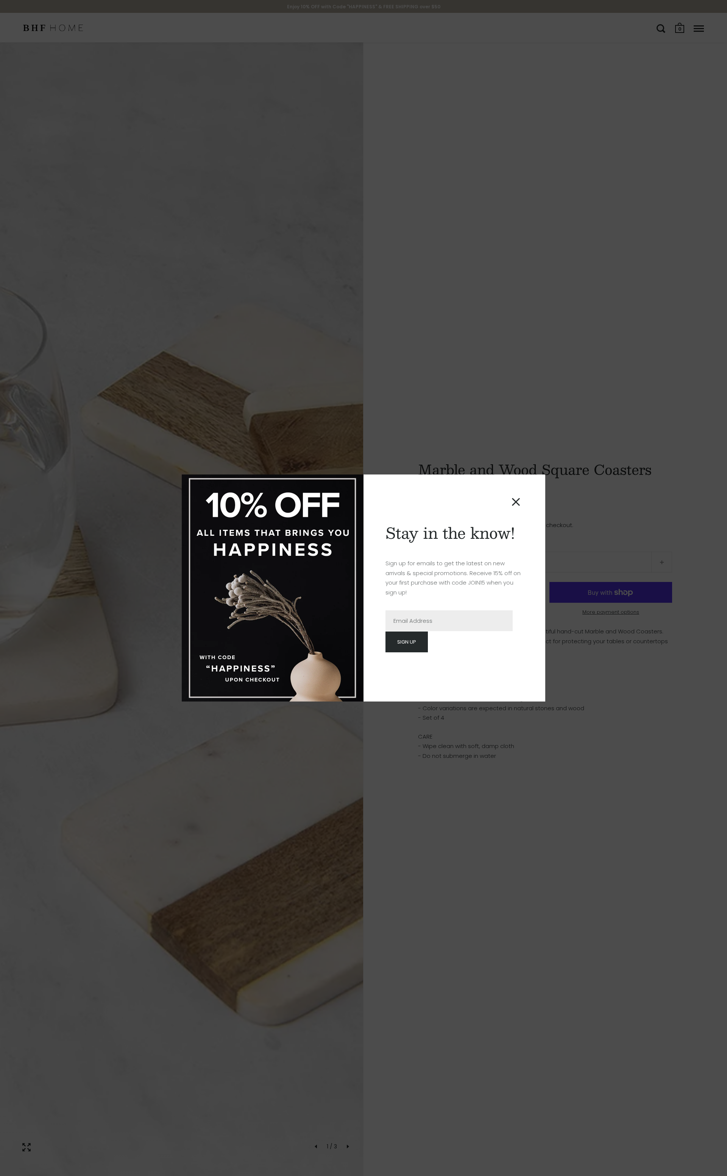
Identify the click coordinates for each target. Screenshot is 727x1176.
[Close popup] (516, 502)
